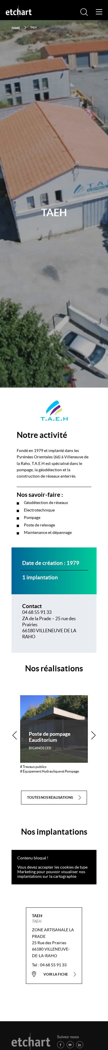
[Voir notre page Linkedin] (79, 1044)
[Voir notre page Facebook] (60, 1044)
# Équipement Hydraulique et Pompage (49, 771)
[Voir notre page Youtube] (70, 1044)
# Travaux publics (33, 767)
